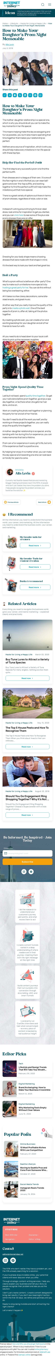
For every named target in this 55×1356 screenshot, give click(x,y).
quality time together (35, 395)
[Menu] (49, 4)
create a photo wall (21, 308)
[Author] (33, 473)
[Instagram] (23, 871)
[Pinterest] (31, 871)
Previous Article (13, 502)
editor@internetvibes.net (13, 1254)
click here (18, 215)
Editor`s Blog (34, 1239)
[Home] (12, 4)
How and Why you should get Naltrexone (28, 1344)
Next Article (42, 502)
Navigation (9, 1239)
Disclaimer (33, 1235)
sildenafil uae (45, 1352)
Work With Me (11, 1235)
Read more (34, 545)
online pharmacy (41, 1349)
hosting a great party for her (15, 287)
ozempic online (24, 1354)
